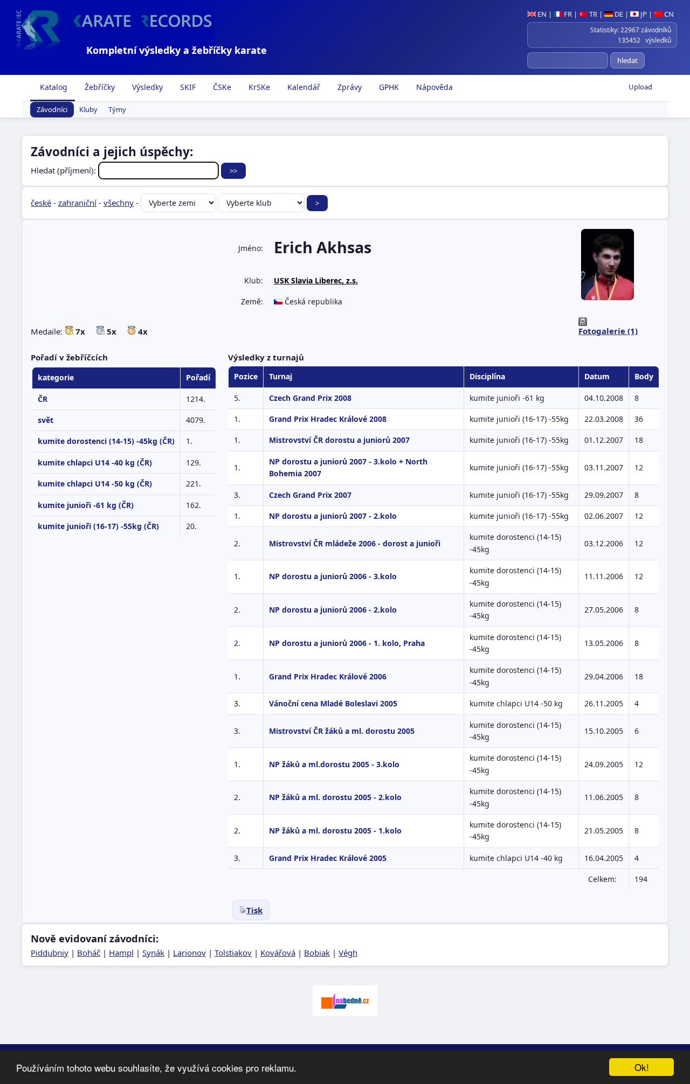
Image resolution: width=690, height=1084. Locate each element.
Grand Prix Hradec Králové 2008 (328, 419)
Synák (153, 952)
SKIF (187, 87)
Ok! (641, 1067)
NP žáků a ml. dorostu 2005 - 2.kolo (335, 797)
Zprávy (348, 87)
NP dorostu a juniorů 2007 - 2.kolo (333, 516)
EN (541, 14)
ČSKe (221, 87)
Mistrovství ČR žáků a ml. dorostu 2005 (342, 731)
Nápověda (433, 87)
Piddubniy (49, 952)
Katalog (52, 87)
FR (567, 14)
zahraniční (77, 202)
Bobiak (317, 952)
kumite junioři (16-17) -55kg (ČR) (98, 526)
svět (45, 420)
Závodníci (52, 110)
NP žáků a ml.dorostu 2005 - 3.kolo (334, 764)
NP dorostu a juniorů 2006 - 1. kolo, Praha (347, 643)
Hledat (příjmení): (64, 170)
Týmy (117, 110)
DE (618, 14)
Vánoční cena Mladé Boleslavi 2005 (333, 703)
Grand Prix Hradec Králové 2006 (328, 676)
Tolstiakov (233, 952)
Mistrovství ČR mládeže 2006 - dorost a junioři (354, 543)
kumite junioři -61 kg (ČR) (86, 505)
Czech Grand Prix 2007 (310, 495)
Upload (640, 87)
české (41, 202)
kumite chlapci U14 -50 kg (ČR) (95, 483)
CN (668, 14)
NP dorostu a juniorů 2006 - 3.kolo (333, 576)
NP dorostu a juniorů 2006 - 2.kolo (333, 609)
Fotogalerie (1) (608, 330)
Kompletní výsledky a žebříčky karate (176, 50)
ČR (42, 399)
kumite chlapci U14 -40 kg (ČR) (95, 462)
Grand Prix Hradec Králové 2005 (328, 858)
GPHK (388, 87)
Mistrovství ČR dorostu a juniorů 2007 (339, 440)
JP (643, 14)
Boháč (88, 952)
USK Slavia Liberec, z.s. (316, 280)
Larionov (189, 952)
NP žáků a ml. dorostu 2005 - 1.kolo (335, 830)
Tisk (254, 910)
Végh (348, 952)
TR (592, 14)
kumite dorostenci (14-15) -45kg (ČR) (106, 441)
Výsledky (146, 87)
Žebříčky (98, 87)
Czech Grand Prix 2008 (310, 398)
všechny (119, 202)
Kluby (88, 110)
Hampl (121, 952)
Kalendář (302, 87)
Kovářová (277, 952)
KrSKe (258, 87)
